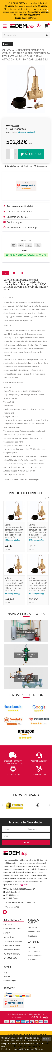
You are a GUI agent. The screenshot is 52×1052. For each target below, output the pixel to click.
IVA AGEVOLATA (10, 958)
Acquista (32, 153)
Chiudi (46, 1038)
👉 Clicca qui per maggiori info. (26, 14)
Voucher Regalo (9, 980)
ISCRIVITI (26, 842)
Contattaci (32, 927)
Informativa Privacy (11, 949)
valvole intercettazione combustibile (26, 678)
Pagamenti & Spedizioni (13, 941)
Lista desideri (42, 166)
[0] (48, 26)
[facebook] (4, 912)
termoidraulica (26, 632)
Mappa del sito (34, 931)
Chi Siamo (7, 924)
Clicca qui (39, 1049)
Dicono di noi (8, 937)
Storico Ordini (34, 951)
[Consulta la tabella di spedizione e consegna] (34, 132)
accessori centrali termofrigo (26, 655)
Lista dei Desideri (35, 955)
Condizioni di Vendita (12, 945)
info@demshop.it (13, 892)
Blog (5, 972)
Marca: (9, 126)
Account (31, 947)
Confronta (28, 166)
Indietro (7, 44)
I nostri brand (26, 795)
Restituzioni (33, 936)
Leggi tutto (23, 884)
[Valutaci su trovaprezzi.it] (26, 186)
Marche (6, 976)
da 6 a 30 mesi (27, 255)
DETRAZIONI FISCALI (11, 954)
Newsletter (32, 959)
